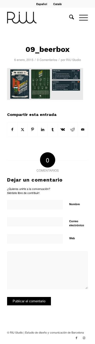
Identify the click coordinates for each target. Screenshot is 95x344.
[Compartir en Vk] (63, 129)
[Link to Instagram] (84, 337)
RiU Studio (73, 59)
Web (72, 238)
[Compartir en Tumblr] (53, 129)
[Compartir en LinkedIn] (43, 129)
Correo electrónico (76, 223)
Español (41, 4)
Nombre (74, 204)
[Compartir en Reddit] (73, 129)
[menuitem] (42, 4)
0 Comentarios (47, 59)
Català (57, 4)
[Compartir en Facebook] (12, 129)
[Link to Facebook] (76, 337)
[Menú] (81, 17)
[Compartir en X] (23, 129)
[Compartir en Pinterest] (32, 129)
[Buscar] (69, 17)
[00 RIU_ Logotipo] (39, 17)
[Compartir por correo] (83, 129)
